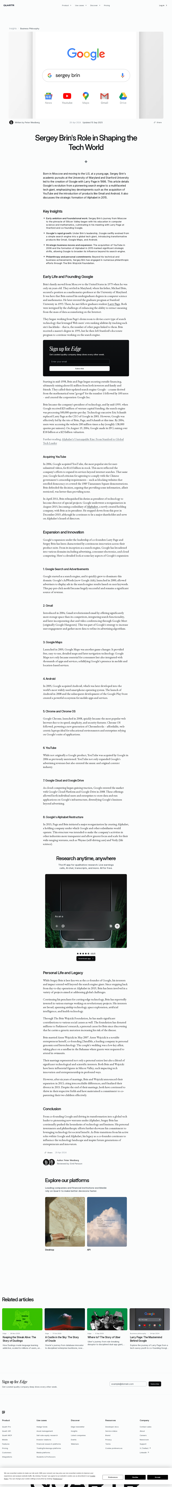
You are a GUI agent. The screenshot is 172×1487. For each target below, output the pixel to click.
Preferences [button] (57, 1479)
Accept (157, 1477)
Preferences (113, 1477)
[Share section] (62, 211)
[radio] (78, 953)
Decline (135, 1477)
